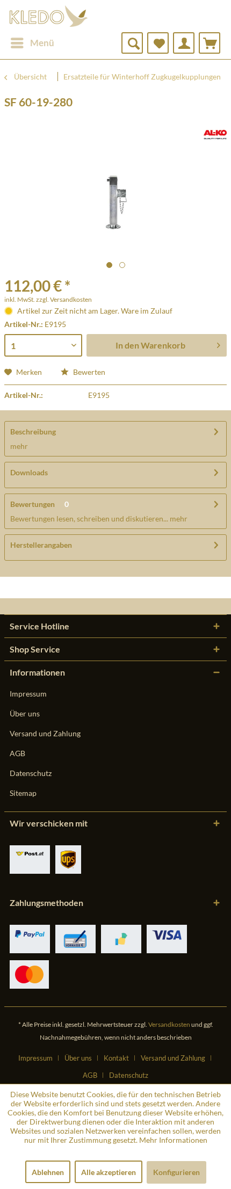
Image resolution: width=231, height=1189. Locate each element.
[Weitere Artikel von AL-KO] (215, 134)
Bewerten (88, 371)
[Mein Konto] (183, 43)
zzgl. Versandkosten (64, 299)
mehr (19, 446)
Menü (42, 42)
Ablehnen (48, 1172)
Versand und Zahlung (45, 733)
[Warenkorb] (209, 43)
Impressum (28, 693)
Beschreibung (33, 431)
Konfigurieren (176, 1172)
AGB (17, 753)
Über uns (25, 713)
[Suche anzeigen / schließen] (132, 43)
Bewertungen (32, 504)
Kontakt (116, 1058)
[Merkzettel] (158, 43)
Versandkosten (169, 1024)
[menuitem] (32, 43)
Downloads (29, 472)
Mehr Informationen (173, 1139)
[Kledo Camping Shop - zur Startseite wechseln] (49, 16)
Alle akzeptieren (108, 1172)
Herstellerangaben (41, 544)
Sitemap (23, 793)
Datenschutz (31, 773)
